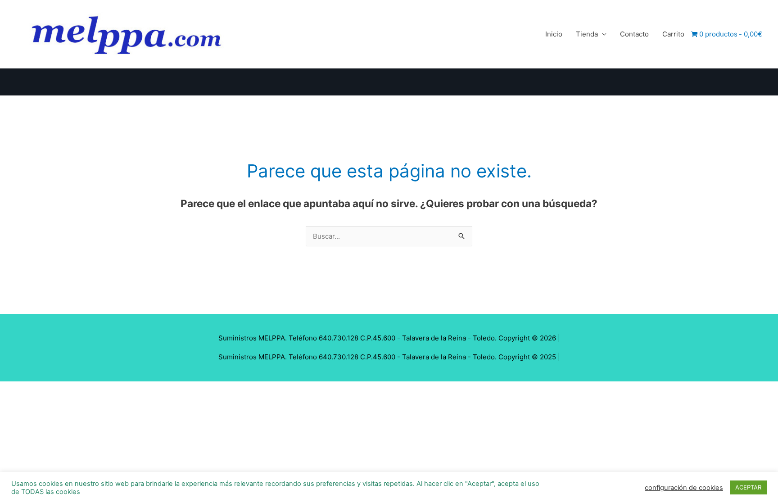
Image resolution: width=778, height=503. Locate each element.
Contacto (634, 34)
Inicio (553, 34)
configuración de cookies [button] (684, 488)
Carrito (673, 34)
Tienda (587, 34)
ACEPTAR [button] (748, 487)
